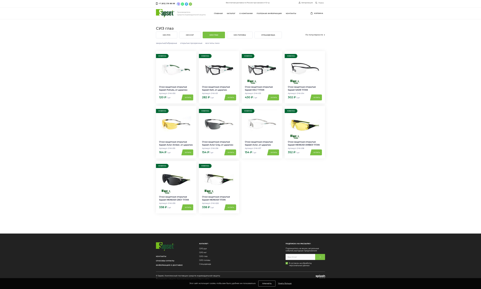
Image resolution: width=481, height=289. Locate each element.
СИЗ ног (190, 35)
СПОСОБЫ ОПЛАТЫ (165, 261)
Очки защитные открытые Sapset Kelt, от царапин (216, 88)
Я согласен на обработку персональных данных (300, 264)
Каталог (231, 13)
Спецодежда (268, 35)
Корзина (318, 13)
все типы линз (212, 43)
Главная (218, 13)
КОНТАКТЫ (161, 256)
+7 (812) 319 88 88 (167, 3)
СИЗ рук (166, 35)
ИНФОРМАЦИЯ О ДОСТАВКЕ (169, 265)
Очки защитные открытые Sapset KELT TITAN (259, 88)
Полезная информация (269, 13)
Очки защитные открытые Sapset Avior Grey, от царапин (217, 143)
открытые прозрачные (191, 43)
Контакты (291, 13)
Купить (188, 97)
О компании (246, 13)
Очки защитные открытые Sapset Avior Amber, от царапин (176, 143)
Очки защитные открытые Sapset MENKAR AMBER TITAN (304, 143)
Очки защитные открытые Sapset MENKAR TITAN (216, 198)
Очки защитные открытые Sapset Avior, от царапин (259, 143)
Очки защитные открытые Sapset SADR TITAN (302, 88)
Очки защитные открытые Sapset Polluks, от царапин (173, 88)
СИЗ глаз (213, 35)
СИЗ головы (240, 35)
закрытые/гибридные (166, 43)
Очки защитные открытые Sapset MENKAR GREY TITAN (174, 198)
